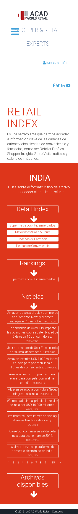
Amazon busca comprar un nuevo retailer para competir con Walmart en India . (32, 378)
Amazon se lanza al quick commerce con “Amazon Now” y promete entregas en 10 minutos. (32, 317)
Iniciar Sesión (57, 63)
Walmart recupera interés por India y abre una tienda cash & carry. (32, 420)
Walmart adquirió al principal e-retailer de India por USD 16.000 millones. (32, 405)
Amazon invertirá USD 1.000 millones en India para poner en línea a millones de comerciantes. (32, 363)
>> (59, 462)
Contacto (57, 511)
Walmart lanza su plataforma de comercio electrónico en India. (32, 451)
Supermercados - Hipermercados (32, 279)
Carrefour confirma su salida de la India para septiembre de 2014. (32, 435)
